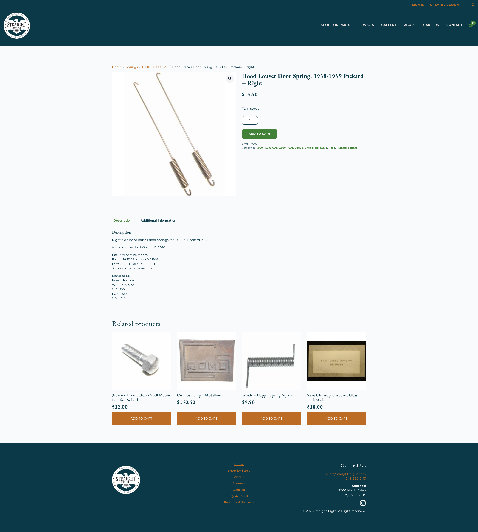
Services (366, 25)
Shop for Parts (335, 25)
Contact (454, 25)
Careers (431, 25)
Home (117, 67)
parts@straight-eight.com (345, 474)
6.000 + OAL (286, 147)
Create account (445, 5)
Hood (331, 147)
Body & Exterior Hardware (311, 147)
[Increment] (255, 120)
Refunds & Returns (239, 502)
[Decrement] (245, 120)
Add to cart (260, 134)
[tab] (122, 220)
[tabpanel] (239, 265)
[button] (230, 78)
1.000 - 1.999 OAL (155, 67)
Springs (132, 67)
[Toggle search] (473, 5)
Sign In (418, 5)
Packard (341, 147)
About (410, 25)
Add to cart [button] (141, 418)
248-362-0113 (356, 478)
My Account (238, 496)
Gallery (389, 25)
